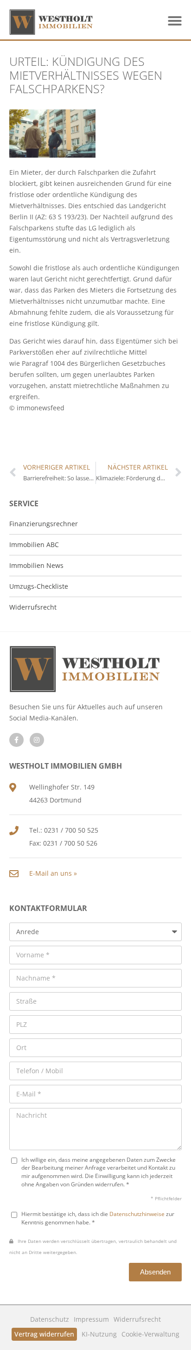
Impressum (91, 1319)
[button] (175, 21)
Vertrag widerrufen (44, 1334)
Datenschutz (49, 1319)
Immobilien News (36, 565)
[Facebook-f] (16, 740)
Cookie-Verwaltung (150, 1334)
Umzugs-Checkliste (38, 586)
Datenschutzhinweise (137, 1213)
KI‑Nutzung (99, 1334)
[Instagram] (37, 740)
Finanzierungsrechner (43, 523)
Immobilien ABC (34, 544)
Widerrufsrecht (137, 1319)
